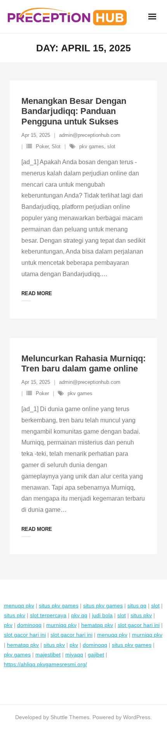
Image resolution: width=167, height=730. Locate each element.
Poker (42, 146)
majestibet (48, 654)
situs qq (136, 605)
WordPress (136, 717)
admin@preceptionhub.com (89, 135)
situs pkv (14, 615)
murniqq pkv (61, 625)
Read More (36, 293)
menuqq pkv (19, 605)
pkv (8, 625)
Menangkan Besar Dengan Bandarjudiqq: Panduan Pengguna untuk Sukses (73, 111)
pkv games (91, 146)
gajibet (96, 654)
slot (111, 146)
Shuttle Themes (69, 717)
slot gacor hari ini (139, 625)
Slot (56, 146)
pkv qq (79, 615)
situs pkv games (58, 605)
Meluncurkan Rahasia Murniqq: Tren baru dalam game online (83, 363)
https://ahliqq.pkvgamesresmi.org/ (45, 664)
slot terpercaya (48, 615)
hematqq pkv (97, 625)
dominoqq (29, 625)
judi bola (102, 615)
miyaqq (74, 654)
